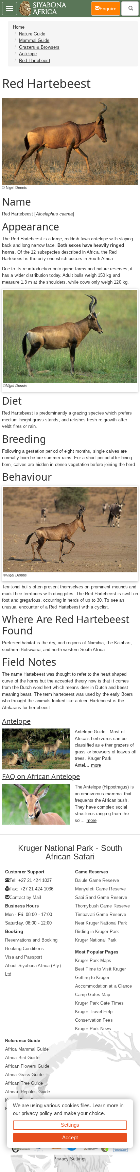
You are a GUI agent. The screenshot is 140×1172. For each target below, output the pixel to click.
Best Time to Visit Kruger (100, 969)
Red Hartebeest (34, 60)
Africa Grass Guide (24, 1074)
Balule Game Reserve (97, 880)
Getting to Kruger (92, 977)
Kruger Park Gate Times (99, 1003)
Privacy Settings (70, 1158)
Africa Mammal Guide (27, 1049)
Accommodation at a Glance (103, 986)
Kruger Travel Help (93, 1011)
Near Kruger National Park (101, 923)
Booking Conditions (24, 948)
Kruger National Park (96, 940)
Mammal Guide (34, 40)
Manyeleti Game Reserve (100, 888)
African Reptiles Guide (27, 1091)
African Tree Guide (24, 1083)
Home (18, 27)
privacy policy (36, 1113)
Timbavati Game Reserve (100, 914)
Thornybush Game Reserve (102, 905)
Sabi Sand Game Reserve (101, 897)
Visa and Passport (23, 957)
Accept (70, 1137)
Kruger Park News (93, 1028)
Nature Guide (32, 33)
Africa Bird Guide (22, 1057)
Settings (70, 1125)
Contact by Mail (25, 897)
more (96, 765)
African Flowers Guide (27, 1066)
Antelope (28, 53)
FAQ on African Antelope (41, 776)
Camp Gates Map (92, 994)
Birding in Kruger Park (97, 931)
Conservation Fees (94, 1020)
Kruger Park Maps (93, 960)
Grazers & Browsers (39, 47)
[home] (42, 8)
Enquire (110, 8)
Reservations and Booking (31, 940)
